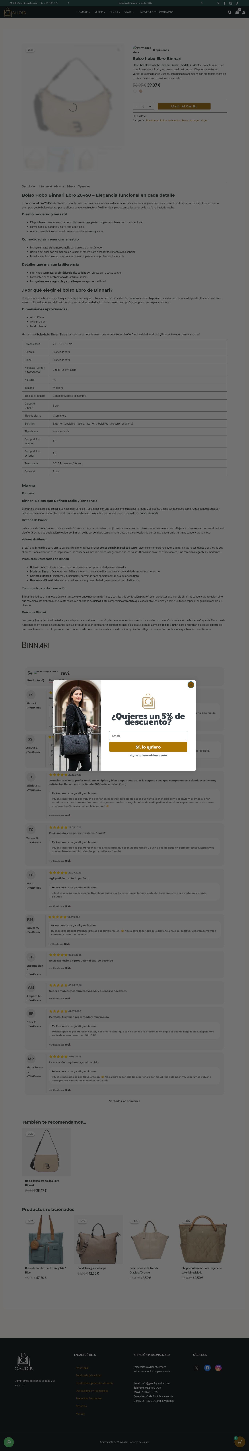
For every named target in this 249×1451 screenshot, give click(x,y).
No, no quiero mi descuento (148, 755)
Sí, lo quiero (148, 746)
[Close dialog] (191, 685)
